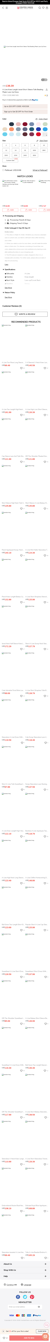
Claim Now (42, 1331)
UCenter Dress (25, 7)
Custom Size (12, 159)
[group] (25, 2)
